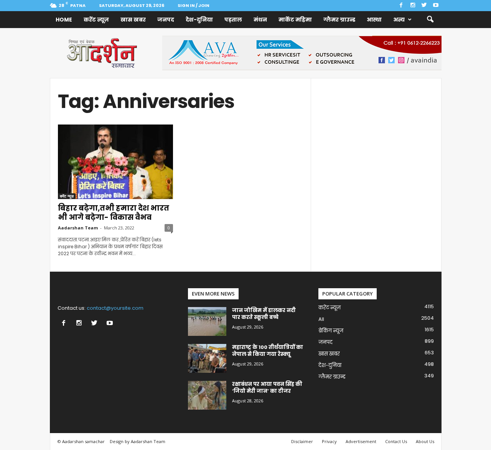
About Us (425, 441)
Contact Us (396, 441)
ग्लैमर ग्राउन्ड (339, 19)
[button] (430, 19)
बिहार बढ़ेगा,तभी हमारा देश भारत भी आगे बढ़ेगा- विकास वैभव (113, 213)
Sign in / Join (193, 5)
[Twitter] (424, 5)
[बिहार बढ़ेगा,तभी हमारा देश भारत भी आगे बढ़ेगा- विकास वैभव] (115, 162)
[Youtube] (435, 5)
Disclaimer (302, 441)
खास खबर (133, 19)
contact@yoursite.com (115, 308)
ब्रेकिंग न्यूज (330, 330)
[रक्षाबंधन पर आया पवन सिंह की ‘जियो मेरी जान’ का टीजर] (207, 395)
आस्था (374, 19)
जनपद (165, 19)
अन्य (399, 19)
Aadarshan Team (78, 228)
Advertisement (361, 441)
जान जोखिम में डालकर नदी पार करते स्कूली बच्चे (264, 314)
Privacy (329, 441)
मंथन (260, 19)
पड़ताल (233, 19)
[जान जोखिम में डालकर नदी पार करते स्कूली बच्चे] (207, 321)
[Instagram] (412, 5)
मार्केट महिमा (295, 19)
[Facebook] (401, 5)
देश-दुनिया (199, 19)
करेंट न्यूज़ (96, 19)
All (321, 319)
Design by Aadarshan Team (137, 441)
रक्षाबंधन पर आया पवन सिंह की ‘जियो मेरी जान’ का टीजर (267, 387)
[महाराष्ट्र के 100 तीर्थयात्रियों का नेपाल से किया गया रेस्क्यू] (207, 358)
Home (64, 19)
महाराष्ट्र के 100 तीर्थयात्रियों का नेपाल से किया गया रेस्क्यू (267, 351)
